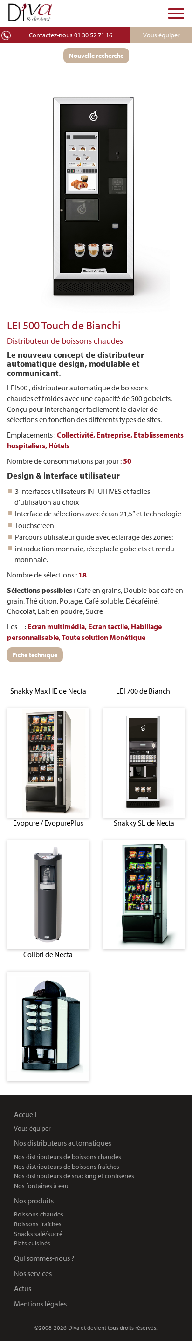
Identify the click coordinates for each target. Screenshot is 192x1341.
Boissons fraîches (38, 1223)
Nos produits (34, 1200)
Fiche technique (35, 655)
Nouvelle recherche (96, 55)
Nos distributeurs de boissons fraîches (66, 1166)
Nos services (33, 1273)
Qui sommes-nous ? (44, 1258)
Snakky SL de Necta (144, 822)
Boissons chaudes (38, 1213)
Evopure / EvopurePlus (48, 822)
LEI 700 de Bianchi (144, 690)
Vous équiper (32, 1128)
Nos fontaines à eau (41, 1185)
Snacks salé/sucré (38, 1233)
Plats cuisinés (32, 1242)
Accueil (25, 1114)
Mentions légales (40, 1303)
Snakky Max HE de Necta (48, 690)
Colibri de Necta (48, 954)
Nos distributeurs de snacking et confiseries (74, 1175)
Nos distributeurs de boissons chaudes (67, 1156)
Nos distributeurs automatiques (62, 1142)
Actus (22, 1288)
